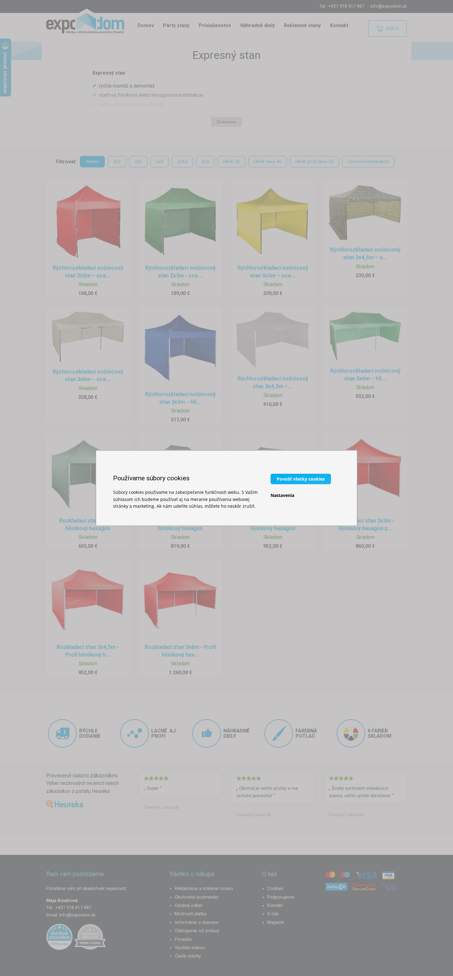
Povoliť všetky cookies (301, 479)
